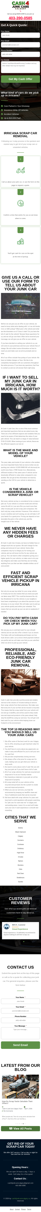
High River (20, 853)
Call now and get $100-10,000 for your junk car (20, 14)
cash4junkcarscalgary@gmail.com (20, 1183)
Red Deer (20, 873)
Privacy (23, 1209)
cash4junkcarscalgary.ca (21, 1198)
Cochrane (20, 844)
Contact (17, 1209)
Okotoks (20, 865)
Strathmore (20, 878)
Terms (29, 1209)
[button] (15, 941)
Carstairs (20, 840)
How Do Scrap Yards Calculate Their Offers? (17, 1102)
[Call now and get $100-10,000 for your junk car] (20, 11)
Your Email (6, 41)
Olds (20, 869)
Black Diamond (20, 832)
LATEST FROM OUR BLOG (20, 1067)
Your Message (20, 1026)
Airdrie (20, 828)
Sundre (20, 882)
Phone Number (7, 50)
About (12, 1209)
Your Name (6, 31)
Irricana (20, 857)
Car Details (6, 60)
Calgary (20, 836)
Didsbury (20, 848)
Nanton (20, 861)
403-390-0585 (20, 18)
